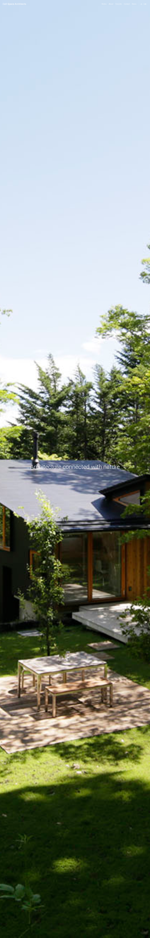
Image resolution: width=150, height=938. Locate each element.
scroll (75, 931)
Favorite (118, 4)
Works (104, 4)
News (134, 4)
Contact (127, 4)
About (111, 4)
